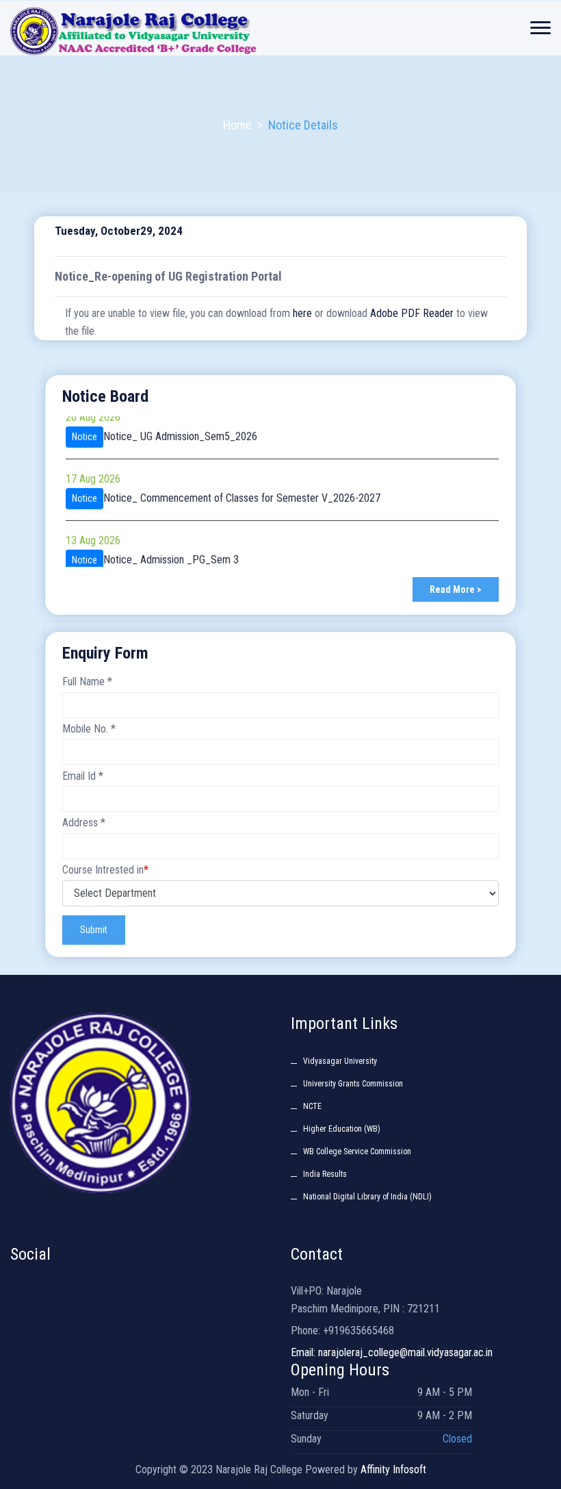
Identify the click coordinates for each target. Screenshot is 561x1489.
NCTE (312, 1106)
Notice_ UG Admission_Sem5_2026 (180, 427)
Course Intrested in (105, 869)
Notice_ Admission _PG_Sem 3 (171, 550)
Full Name (87, 681)
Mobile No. (89, 728)
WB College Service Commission (357, 1151)
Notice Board (105, 396)
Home (237, 125)
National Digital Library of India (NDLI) (367, 1196)
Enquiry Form (105, 653)
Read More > (456, 589)
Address (83, 822)
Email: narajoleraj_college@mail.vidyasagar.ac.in (392, 1352)
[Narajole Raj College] (177, 29)
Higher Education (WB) (341, 1129)
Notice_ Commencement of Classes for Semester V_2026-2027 (241, 489)
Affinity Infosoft (393, 1469)
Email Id (82, 775)
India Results (325, 1174)
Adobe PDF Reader (412, 313)
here (302, 313)
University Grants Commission (353, 1084)
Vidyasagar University (340, 1061)
